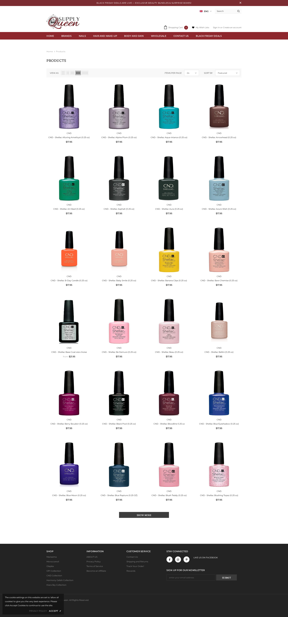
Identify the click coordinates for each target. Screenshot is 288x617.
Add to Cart (69, 109)
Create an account (232, 27)
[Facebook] (169, 559)
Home (49, 51)
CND (69, 133)
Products (60, 51)
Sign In (216, 27)
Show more (144, 515)
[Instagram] (178, 559)
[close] (240, 3)
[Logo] (63, 22)
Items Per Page (173, 73)
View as (54, 73)
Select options (69, 323)
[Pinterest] (187, 559)
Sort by (208, 73)
